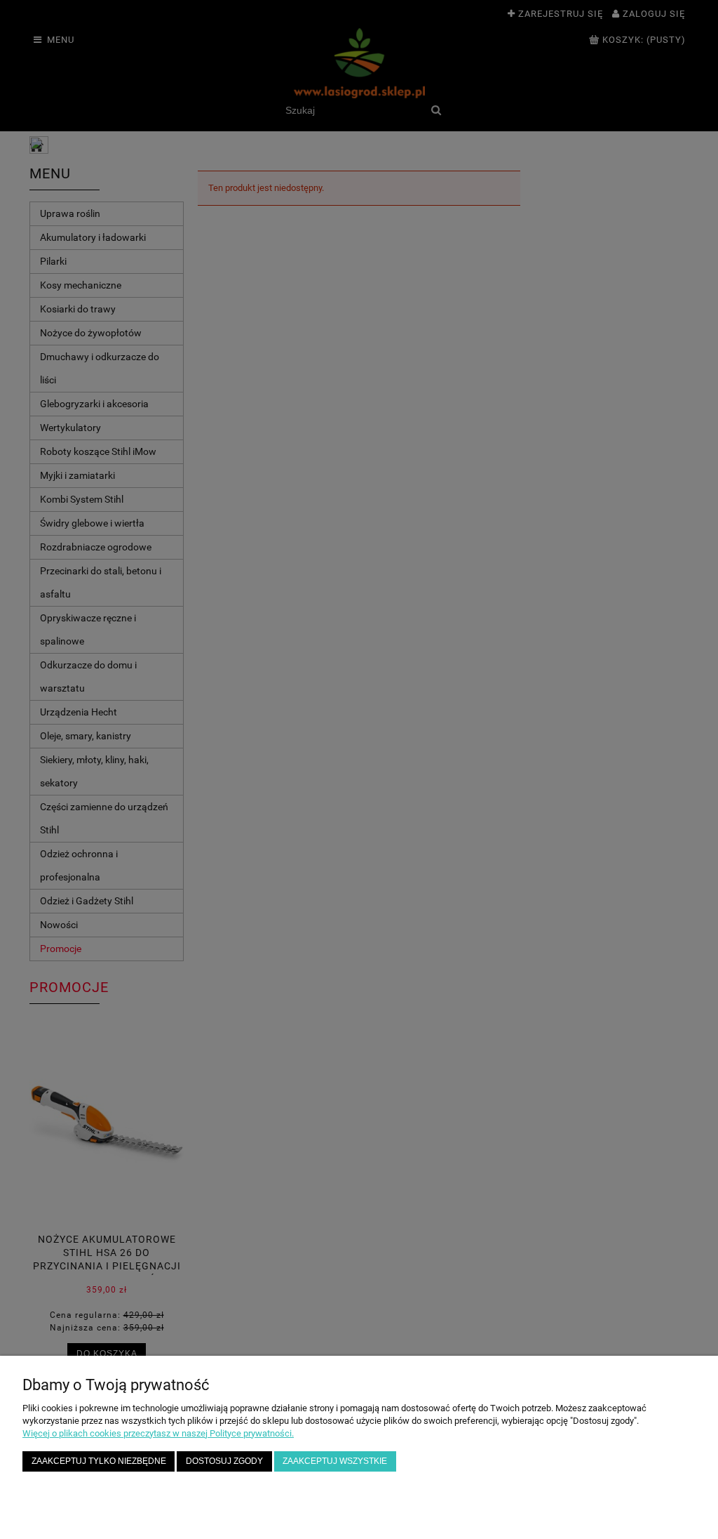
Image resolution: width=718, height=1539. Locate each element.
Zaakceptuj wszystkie (335, 1460)
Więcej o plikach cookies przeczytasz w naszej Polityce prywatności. (158, 1433)
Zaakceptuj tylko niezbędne (99, 1460)
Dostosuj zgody (224, 1460)
